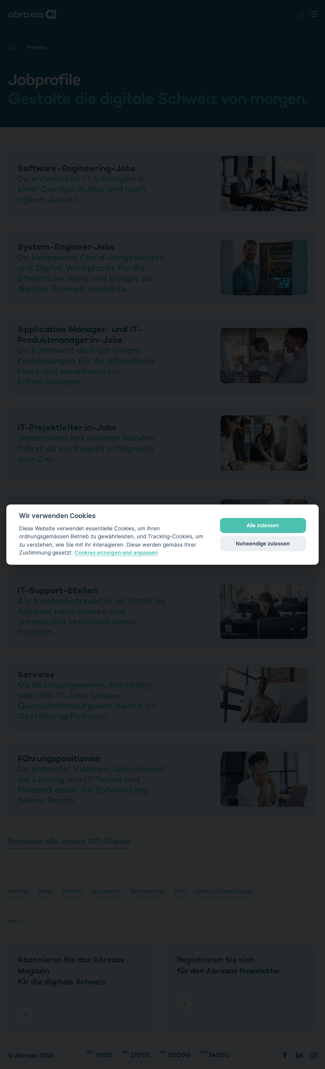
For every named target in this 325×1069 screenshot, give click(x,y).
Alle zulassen (263, 525)
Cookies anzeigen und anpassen (116, 552)
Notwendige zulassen (263, 543)
